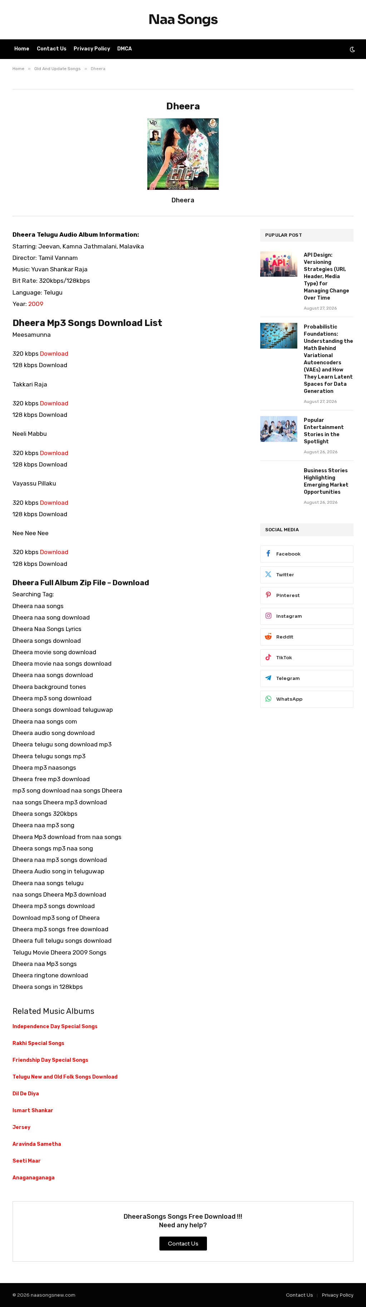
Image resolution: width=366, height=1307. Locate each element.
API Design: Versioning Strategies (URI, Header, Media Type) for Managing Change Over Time (326, 276)
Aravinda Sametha (37, 1144)
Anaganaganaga (34, 1178)
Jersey (21, 1127)
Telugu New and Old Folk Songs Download (65, 1077)
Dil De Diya (26, 1094)
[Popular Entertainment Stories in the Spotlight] (278, 429)
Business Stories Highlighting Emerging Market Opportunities (326, 481)
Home (21, 49)
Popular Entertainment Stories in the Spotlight (324, 431)
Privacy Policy (92, 49)
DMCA (124, 49)
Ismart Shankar (33, 1111)
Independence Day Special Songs (55, 1027)
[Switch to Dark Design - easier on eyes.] (351, 49)
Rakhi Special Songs (38, 1043)
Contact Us (51, 49)
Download (54, 353)
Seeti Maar (27, 1161)
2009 (35, 303)
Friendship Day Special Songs (50, 1060)
